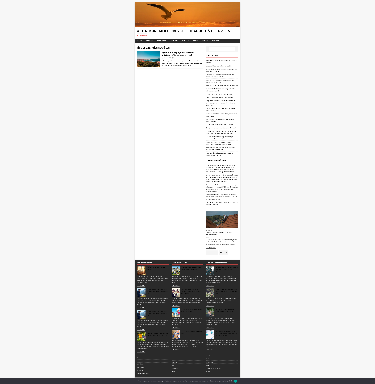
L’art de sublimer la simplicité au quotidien (219, 66)
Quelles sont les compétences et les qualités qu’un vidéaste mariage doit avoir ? (226, 291)
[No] (373, 381)
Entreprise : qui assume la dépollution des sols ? (221, 128)
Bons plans (161, 41)
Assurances (140, 361)
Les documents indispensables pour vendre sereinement (192, 310)
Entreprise (174, 41)
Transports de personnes (213, 368)
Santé (195, 41)
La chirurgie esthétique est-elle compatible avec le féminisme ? (225, 310)
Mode (173, 371)
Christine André (211, 202)
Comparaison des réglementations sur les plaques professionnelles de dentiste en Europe (226, 333)
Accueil (139, 41)
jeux (173, 365)
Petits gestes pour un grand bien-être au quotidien (222, 85)
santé (207, 365)
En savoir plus (211, 247)
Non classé (209, 356)
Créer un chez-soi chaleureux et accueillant (219, 97)
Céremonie (140, 370)
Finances (174, 362)
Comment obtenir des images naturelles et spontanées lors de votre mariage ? (191, 291)
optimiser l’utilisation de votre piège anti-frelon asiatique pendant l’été (157, 334)
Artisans (209, 230)
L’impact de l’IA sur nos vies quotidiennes (219, 94)
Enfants (174, 356)
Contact (215, 41)
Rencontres (209, 362)
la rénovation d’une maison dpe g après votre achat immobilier (191, 268)
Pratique (149, 41)
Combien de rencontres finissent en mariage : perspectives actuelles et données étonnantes (221, 179)
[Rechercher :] (222, 49)
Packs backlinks (211, 195)
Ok (235, 381)
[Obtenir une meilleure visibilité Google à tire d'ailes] (187, 26)
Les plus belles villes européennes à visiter (219, 125)
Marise (175, 58)
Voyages (205, 41)
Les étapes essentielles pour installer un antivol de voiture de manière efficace (227, 269)
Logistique (175, 368)
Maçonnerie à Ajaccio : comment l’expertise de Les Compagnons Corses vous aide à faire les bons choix (220, 103)
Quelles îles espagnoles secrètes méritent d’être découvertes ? (178, 53)
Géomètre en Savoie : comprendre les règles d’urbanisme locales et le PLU (157, 291)
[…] (192, 65)
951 (221, 252)
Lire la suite (141, 285)
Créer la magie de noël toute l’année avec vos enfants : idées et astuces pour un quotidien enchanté (220, 169)
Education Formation (143, 373)
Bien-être (185, 41)
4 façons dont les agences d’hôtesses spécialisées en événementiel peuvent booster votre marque (221, 197)
